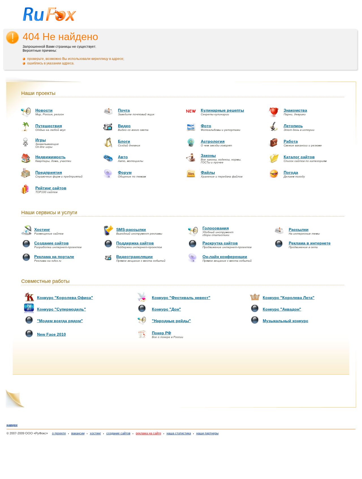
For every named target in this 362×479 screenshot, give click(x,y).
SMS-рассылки (131, 229)
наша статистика (179, 433)
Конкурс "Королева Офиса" (65, 297)
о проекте (59, 433)
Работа (291, 141)
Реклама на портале (54, 256)
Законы (208, 155)
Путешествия (48, 125)
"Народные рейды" (171, 320)
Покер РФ (161, 333)
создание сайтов (118, 433)
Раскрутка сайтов (220, 243)
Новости (44, 110)
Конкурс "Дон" (166, 309)
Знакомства (295, 110)
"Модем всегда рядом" (60, 320)
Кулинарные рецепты (222, 110)
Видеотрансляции (134, 256)
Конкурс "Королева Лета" (288, 297)
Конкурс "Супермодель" (61, 309)
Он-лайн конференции (224, 256)
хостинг (95, 433)
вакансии (78, 433)
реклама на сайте (148, 433)
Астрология (213, 141)
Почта (124, 110)
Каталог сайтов (299, 157)
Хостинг (42, 229)
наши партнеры (207, 433)
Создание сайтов (51, 243)
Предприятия (48, 172)
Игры (40, 140)
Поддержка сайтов (135, 243)
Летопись (293, 125)
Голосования (215, 228)
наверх (12, 425)
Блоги (124, 141)
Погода (291, 172)
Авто (123, 157)
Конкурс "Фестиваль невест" (181, 297)
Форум (125, 172)
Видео (124, 125)
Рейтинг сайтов (50, 188)
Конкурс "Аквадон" (282, 309)
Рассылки (299, 229)
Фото (206, 125)
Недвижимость (50, 157)
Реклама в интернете (310, 243)
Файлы (208, 172)
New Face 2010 (51, 334)
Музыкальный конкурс (285, 320)
